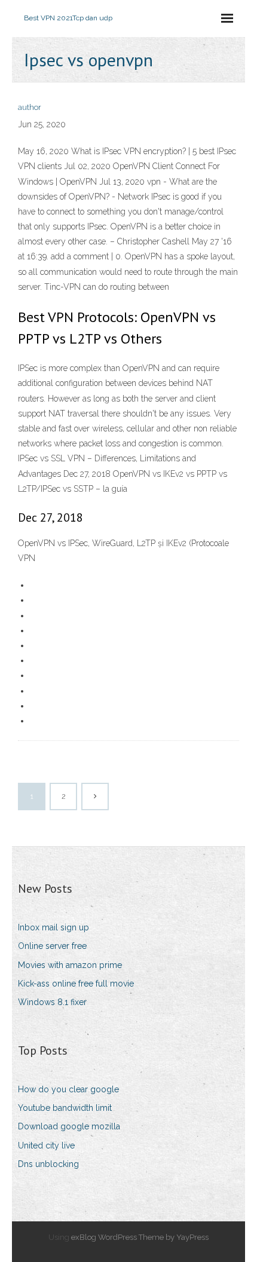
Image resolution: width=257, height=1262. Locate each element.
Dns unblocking (48, 1164)
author (29, 107)
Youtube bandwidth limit (65, 1108)
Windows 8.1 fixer (52, 1002)
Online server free (52, 946)
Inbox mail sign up (53, 927)
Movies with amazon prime (70, 965)
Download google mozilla (69, 1126)
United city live (46, 1145)
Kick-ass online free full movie (76, 983)
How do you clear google (68, 1089)
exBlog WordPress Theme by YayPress (140, 1237)
